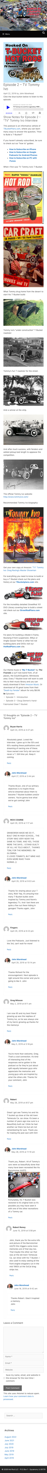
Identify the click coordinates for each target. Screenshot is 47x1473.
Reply (9, 763)
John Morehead (19, 773)
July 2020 (9, 1444)
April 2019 (9, 1458)
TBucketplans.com (25, 582)
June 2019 (9, 1451)
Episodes (10, 694)
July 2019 (9, 1447)
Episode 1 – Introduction (17, 697)
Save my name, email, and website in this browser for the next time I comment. (23, 1378)
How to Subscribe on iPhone (22, 149)
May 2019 (9, 1454)
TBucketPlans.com (11, 129)
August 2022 (10, 1437)
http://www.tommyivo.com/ (15, 497)
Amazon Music (32, 684)
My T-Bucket (28, 670)
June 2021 (9, 1440)
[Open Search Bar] (43, 33)
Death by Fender (11, 690)
